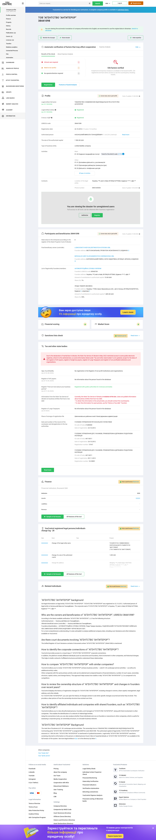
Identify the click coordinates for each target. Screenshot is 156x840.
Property (8, 22)
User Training (58, 789)
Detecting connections (90, 792)
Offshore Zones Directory (62, 816)
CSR (55, 796)
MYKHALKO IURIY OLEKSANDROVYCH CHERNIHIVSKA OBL (94, 256)
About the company (60, 772)
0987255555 (96, 188)
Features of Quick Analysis (68, 85)
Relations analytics (11, 47)
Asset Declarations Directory (63, 823)
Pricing (56, 768)
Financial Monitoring (90, 778)
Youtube (31, 775)
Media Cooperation (60, 779)
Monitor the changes (49, 37)
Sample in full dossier (53, 516)
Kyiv (76, 738)
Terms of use (33, 807)
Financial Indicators (89, 785)
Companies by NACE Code (62, 809)
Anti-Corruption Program (37, 817)
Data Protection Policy (36, 810)
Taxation (8, 43)
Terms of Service (34, 803)
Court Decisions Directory (62, 813)
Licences (9, 40)
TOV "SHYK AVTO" (44, 756)
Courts (9, 36)
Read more (125, 134)
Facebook (32, 768)
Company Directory (60, 806)
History (8, 26)
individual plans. (123, 10)
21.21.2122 (44, 555)
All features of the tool (74, 516)
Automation (9, 57)
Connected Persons (12, 50)
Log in (120, 3)
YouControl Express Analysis (92, 795)
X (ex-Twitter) (33, 782)
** (128, 250)
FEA (7, 54)
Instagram (32, 779)
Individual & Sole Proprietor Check (92, 773)
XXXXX (138, 498)
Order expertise (137, 37)
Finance (8, 19)
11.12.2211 (44, 563)
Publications (10, 33)
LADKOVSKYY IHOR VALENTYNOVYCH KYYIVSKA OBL (92, 247)
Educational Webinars (61, 786)
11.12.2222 (44, 543)
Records (8, 29)
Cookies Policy (34, 814)
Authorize (85, 215)
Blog (55, 793)
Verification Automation (91, 788)
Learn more (128, 312)
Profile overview (11, 15)
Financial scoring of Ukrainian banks (93, 800)
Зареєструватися (115, 836)
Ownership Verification (90, 781)
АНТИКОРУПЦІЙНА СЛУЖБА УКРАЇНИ (88, 268)
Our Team (57, 775)
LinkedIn (32, 772)
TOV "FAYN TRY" (43, 753)
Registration (136, 3)
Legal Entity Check (89, 768)
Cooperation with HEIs (61, 782)
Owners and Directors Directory (64, 820)
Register (97, 215)
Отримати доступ (121, 335)
